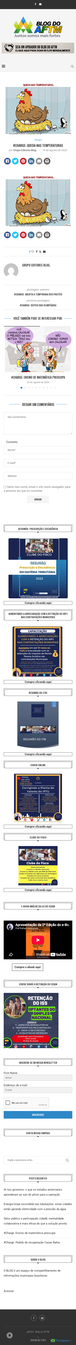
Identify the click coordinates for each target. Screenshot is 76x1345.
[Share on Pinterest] (23, 161)
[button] (7, 357)
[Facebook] (35, 4)
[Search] (72, 66)
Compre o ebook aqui (28, 967)
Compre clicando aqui (38, 603)
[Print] (47, 161)
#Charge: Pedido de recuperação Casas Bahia (32, 1242)
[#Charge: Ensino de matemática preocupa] (38, 349)
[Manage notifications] (10, 1335)
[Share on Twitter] (15, 161)
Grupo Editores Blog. (25, 150)
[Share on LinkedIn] (31, 161)
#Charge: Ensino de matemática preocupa (38, 377)
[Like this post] (32, 251)
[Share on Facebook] (7, 161)
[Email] (40, 4)
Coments (12, 442)
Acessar (9, 1291)
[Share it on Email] (39, 161)
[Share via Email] (44, 251)
